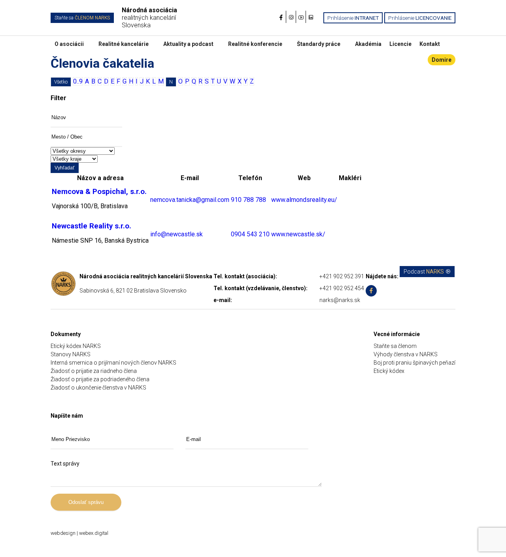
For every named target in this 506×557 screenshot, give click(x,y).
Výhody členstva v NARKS (406, 354)
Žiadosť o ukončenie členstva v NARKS (98, 387)
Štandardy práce (318, 44)
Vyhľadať (65, 168)
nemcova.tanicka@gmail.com (189, 199)
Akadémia (368, 44)
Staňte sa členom (395, 346)
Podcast (424, 271)
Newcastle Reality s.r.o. (91, 226)
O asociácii (69, 44)
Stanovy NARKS (71, 354)
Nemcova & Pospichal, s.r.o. (99, 191)
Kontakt (429, 44)
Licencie (400, 44)
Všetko (61, 82)
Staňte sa (82, 18)
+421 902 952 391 (341, 276)
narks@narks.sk (339, 300)
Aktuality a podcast (188, 44)
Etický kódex (389, 371)
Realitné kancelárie (123, 44)
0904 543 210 (250, 234)
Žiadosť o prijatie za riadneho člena (94, 371)
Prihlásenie (353, 18)
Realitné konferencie (255, 44)
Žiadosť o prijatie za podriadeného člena (100, 379)
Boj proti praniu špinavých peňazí (414, 362)
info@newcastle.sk (176, 234)
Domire (441, 60)
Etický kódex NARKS (76, 346)
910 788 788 (248, 199)
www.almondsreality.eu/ (304, 199)
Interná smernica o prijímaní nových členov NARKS (113, 362)
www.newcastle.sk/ (298, 234)
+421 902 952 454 (341, 288)
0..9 (78, 81)
